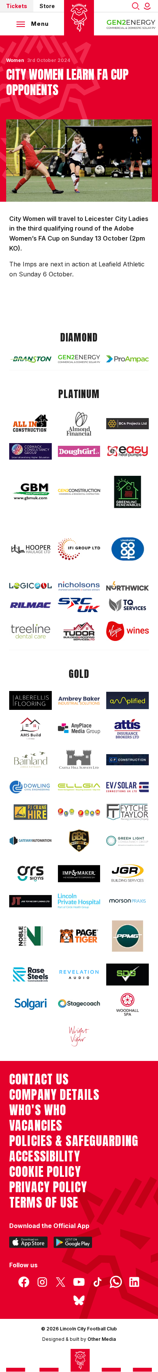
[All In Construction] (30, 424)
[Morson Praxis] (127, 901)
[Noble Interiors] (30, 936)
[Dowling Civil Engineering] (30, 787)
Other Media (101, 1339)
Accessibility (44, 1156)
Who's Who (37, 1110)
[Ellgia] (79, 787)
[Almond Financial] (79, 424)
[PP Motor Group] (127, 936)
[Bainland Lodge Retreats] (30, 760)
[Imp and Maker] (79, 873)
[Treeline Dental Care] (30, 630)
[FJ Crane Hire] (30, 812)
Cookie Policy (45, 1172)
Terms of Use (44, 1202)
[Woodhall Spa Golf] (127, 1004)
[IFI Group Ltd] (79, 549)
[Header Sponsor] (131, 24)
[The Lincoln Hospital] (79, 901)
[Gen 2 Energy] (79, 359)
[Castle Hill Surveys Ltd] (79, 760)
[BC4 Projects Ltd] (127, 423)
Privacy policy (48, 1187)
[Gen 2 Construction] (79, 492)
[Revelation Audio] (79, 974)
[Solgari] (30, 1004)
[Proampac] (127, 359)
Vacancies (35, 1125)
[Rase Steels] (30, 974)
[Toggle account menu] (149, 6)
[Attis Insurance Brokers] (127, 729)
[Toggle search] (136, 6)
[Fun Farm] (79, 811)
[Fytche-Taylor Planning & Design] (127, 812)
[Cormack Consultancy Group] (30, 451)
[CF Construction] (127, 759)
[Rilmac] (30, 605)
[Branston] (30, 359)
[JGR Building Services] (127, 873)
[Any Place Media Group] (79, 728)
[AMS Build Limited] (30, 728)
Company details (54, 1095)
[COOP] (127, 549)
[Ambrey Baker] (79, 701)
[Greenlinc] (127, 491)
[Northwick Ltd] (127, 586)
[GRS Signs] (30, 873)
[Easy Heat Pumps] (127, 451)
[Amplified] (127, 700)
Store (47, 6)
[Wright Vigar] (79, 1036)
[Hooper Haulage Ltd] (30, 549)
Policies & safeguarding (73, 1141)
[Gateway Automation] (30, 841)
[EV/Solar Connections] (127, 787)
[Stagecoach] (79, 1004)
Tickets (16, 6)
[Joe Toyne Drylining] (30, 901)
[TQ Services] (127, 604)
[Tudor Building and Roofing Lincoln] (79, 631)
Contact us (39, 1079)
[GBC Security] (79, 840)
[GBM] (30, 491)
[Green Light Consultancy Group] (127, 841)
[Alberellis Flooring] (30, 700)
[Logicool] (30, 586)
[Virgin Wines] (127, 631)
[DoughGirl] (79, 451)
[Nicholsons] (79, 586)
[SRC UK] (79, 605)
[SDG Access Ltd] (127, 974)
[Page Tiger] (79, 936)
